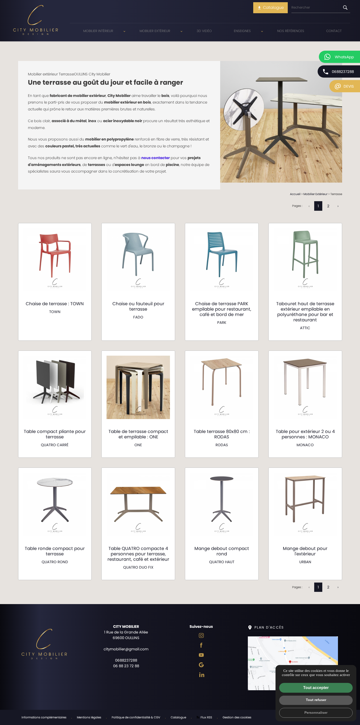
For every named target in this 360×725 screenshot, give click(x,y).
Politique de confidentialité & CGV (136, 717)
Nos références (290, 31)
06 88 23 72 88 (126, 665)
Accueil (295, 194)
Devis (344, 85)
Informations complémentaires (44, 717)
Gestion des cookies (237, 717)
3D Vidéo (204, 31)
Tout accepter (316, 688)
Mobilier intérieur (98, 31)
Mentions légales (89, 717)
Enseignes (242, 31)
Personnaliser (315, 712)
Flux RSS (206, 717)
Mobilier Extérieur (155, 31)
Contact (334, 31)
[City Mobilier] (35, 20)
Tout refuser (316, 700)
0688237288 (343, 71)
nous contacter (155, 157)
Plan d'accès (269, 627)
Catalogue (270, 7)
